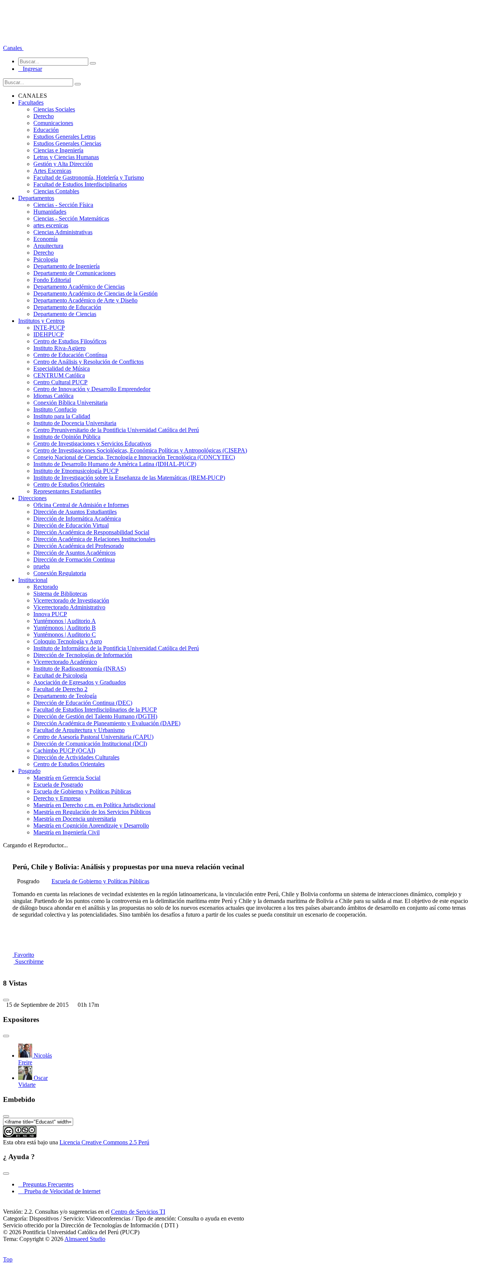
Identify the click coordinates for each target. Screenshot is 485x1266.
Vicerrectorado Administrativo (69, 607)
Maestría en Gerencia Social (66, 778)
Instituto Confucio (55, 409)
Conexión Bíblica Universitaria (70, 402)
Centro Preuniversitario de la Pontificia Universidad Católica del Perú (116, 430)
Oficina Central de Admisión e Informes (81, 505)
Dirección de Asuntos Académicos (74, 552)
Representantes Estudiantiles (67, 491)
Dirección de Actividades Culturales (76, 757)
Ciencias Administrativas (62, 232)
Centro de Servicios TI (138, 1211)
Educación (46, 130)
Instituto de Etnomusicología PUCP (76, 471)
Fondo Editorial (52, 280)
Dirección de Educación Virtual (71, 525)
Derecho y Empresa (57, 798)
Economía (45, 239)
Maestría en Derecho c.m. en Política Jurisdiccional (94, 805)
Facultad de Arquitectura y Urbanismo (79, 730)
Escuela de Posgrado (58, 784)
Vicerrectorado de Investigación (71, 600)
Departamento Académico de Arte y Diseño (85, 300)
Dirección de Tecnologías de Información (82, 655)
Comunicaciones (53, 123)
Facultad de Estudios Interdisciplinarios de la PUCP (95, 709)
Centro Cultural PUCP (60, 382)
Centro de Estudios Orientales (69, 484)
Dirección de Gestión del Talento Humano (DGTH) (95, 716)
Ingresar (30, 69)
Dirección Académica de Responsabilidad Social (91, 532)
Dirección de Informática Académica (77, 518)
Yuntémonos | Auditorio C (64, 634)
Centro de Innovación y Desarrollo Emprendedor (91, 389)
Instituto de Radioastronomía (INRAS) (79, 668)
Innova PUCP (50, 614)
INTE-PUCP (49, 327)
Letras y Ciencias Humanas (66, 157)
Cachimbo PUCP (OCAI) (64, 750)
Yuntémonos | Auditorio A (64, 621)
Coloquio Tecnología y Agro (67, 641)
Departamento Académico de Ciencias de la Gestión (95, 293)
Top (8, 1259)
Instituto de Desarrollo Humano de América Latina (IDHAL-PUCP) (114, 464)
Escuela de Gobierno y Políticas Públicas (82, 791)
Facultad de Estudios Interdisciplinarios (80, 184)
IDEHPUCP (48, 334)
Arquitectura (48, 246)
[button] (13, 48)
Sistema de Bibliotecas (60, 593)
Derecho (43, 116)
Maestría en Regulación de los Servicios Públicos (92, 812)
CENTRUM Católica (59, 375)
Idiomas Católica (53, 396)
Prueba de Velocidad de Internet (60, 1191)
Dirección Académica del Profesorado (78, 546)
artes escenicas (50, 225)
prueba (41, 566)
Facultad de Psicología (60, 675)
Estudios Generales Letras (64, 136)
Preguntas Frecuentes (46, 1184)
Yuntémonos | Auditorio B (64, 627)
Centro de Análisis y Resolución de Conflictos (88, 361)
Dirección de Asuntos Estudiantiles (75, 512)
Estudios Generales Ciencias (67, 143)
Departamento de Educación (67, 307)
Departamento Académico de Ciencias (79, 286)
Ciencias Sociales (54, 109)
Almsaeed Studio (84, 1239)
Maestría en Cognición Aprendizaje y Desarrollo (91, 825)
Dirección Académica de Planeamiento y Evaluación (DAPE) (106, 723)
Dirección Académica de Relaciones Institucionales (94, 539)
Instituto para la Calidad (61, 416)
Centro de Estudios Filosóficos (69, 341)
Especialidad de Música (61, 368)
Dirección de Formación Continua (74, 559)
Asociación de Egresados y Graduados (79, 682)
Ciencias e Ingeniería (58, 150)
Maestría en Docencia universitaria (74, 818)
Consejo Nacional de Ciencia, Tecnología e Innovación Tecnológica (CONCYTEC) (134, 457)
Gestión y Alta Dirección (63, 164)
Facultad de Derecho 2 (60, 689)
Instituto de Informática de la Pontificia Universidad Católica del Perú (116, 648)
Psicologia (45, 259)
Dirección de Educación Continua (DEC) (82, 703)
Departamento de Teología (65, 696)
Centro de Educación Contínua (70, 355)
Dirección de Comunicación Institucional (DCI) (90, 743)
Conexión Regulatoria (59, 573)
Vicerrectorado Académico (65, 662)
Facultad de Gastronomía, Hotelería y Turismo (88, 177)
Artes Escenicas (52, 170)
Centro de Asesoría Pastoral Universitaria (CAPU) (93, 737)
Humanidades (49, 211)
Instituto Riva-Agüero (59, 348)
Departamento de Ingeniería (66, 266)
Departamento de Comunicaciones (74, 273)
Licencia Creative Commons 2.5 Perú (104, 1142)
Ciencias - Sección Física (63, 205)
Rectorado (45, 587)
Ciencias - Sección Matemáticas (71, 218)
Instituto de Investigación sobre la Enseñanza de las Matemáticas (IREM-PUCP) (129, 477)
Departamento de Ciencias (64, 314)
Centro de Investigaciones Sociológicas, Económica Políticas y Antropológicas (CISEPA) (140, 450)
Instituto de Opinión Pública (66, 436)
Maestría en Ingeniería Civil (66, 832)
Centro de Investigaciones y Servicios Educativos (92, 443)
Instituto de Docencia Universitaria (74, 423)
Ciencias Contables (56, 191)
